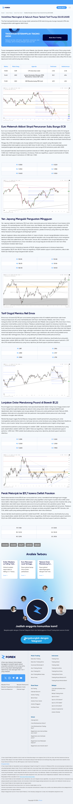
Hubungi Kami (34, 720)
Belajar (54, 685)
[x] (5, 678)
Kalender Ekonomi (35, 691)
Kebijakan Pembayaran (22, 684)
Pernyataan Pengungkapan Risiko (27, 776)
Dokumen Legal (21, 689)
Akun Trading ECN (35, 671)
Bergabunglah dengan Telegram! (36, 639)
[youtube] (21, 678)
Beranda (2, 12)
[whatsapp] (17, 678)
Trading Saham (56, 662)
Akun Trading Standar (36, 668)
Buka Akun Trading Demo (37, 662)
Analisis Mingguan (35, 704)
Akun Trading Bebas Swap (38, 674)
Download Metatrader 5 (37, 665)
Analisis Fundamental (57, 709)
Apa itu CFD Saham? (57, 699)
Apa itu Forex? (55, 696)
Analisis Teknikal (56, 712)
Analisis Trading (9, 12)
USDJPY (21, 545)
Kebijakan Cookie (21, 687)
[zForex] (6, 7)
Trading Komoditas (57, 668)
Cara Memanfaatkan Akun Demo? (58, 689)
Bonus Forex (34, 677)
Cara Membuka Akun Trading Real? (38, 727)
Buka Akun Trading (55, 38)
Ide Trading (34, 688)
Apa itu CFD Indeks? (57, 702)
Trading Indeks (55, 665)
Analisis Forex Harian (18, 12)
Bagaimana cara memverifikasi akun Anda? (39, 732)
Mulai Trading (35, 656)
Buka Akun (61, 7)
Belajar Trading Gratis (57, 693)
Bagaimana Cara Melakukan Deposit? (38, 741)
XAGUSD (5, 545)
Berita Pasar (34, 698)
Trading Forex (55, 658)
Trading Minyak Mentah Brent (59, 680)
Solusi (33, 717)
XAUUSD (13, 545)
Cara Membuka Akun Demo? (38, 723)
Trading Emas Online (57, 671)
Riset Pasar (34, 685)
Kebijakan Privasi (5, 684)
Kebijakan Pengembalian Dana (9, 687)
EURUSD (37, 545)
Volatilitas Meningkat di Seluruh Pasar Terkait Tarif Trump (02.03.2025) (38, 12)
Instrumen (55, 656)
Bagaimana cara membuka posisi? (38, 736)
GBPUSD (29, 545)
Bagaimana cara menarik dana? (39, 745)
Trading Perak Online (57, 674)
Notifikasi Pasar (35, 707)
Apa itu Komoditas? (57, 706)
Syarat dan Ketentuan (7, 689)
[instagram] (9, 678)
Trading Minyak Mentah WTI (59, 677)
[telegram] (13, 678)
